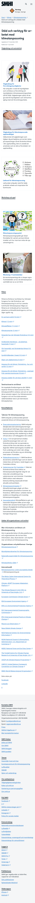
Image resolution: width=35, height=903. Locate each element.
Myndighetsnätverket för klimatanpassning (16, 551)
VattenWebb (5, 834)
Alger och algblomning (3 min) (12, 360)
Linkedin (14, 810)
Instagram (15, 813)
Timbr (13, 859)
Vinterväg (14, 862)
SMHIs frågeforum (17, 730)
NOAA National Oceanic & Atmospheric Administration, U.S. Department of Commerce (15, 641)
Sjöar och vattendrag (8, 773)
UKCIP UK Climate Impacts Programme (16, 660)
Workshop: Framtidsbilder (12, 275)
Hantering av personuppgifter (12, 788)
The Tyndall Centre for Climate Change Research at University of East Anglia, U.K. (16, 654)
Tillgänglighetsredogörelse (11, 782)
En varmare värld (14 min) (11, 317)
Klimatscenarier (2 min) (10, 330)
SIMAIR (4, 770)
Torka (6, 439)
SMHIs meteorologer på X (17, 807)
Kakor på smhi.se (7, 785)
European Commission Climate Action (15, 597)
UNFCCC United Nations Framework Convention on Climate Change (14, 665)
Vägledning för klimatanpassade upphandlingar (15, 133)
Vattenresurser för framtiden (14, 467)
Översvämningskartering (12, 424)
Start (3, 17)
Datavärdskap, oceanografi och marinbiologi (17, 837)
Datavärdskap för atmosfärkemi (12, 840)
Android (14, 895)
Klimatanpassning (20, 17)
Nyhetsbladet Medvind (9, 883)
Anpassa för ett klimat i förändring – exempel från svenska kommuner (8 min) (17, 372)
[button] (26, 4)
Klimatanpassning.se (9, 547)
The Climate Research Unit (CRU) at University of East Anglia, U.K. (14, 591)
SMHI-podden (6, 752)
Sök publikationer (7, 880)
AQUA (13, 850)
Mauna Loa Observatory (10, 624)
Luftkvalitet (5, 767)
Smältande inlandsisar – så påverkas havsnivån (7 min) (14, 343)
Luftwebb (14, 828)
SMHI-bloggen (6, 749)
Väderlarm (15, 865)
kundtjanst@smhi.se (13, 721)
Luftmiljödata (6, 831)
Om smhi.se (5, 791)
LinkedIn (6, 684)
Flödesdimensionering (11, 457)
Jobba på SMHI (6, 743)
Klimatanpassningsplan (12, 486)
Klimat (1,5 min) (7, 321)
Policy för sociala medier (10, 816)
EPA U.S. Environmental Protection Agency (17, 606)
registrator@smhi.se (13, 724)
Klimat (9, 17)
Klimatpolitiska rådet (9, 563)
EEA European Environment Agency (14, 601)
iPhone (13, 892)
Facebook (6, 680)
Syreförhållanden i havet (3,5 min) (14, 355)
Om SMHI (4, 746)
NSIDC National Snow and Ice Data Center (17, 648)
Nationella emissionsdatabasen (12, 825)
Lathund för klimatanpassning (14, 180)
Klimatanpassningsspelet (12, 233)
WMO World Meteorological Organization (17, 671)
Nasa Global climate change (12, 628)
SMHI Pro (14, 856)
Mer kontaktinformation (10, 733)
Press (3, 727)
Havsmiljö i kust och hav (9, 761)
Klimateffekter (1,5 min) (10, 326)
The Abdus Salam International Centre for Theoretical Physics (16, 577)
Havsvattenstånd (9, 500)
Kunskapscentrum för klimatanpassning (15, 764)
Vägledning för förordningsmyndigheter (12, 85)
